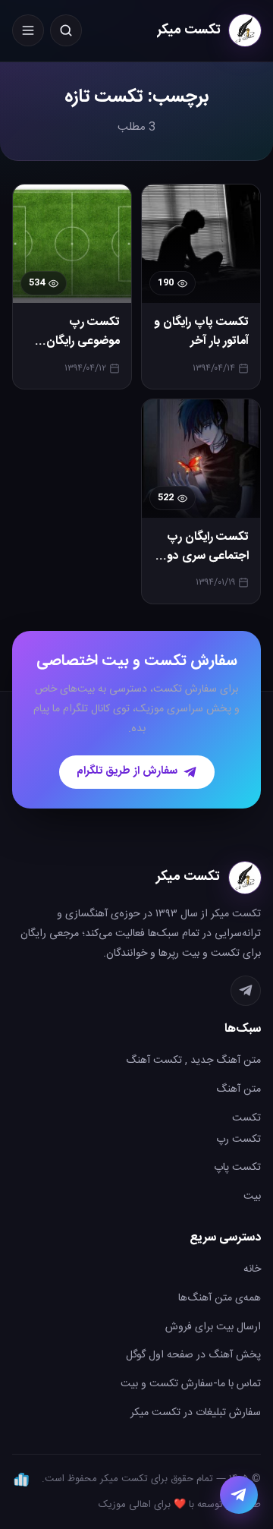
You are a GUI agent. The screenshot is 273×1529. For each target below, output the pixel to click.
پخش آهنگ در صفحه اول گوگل (193, 1355)
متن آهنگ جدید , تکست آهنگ (193, 1060)
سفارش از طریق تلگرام (127, 771)
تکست (246, 1118)
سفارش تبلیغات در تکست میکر (195, 1413)
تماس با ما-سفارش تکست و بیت (191, 1384)
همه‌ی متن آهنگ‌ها (219, 1298)
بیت (252, 1196)
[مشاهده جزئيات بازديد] (21, 1479)
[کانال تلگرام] (246, 991)
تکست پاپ (237, 1168)
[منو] (28, 30)
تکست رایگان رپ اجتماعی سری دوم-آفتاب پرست (202, 556)
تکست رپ (238, 1139)
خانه (252, 1269)
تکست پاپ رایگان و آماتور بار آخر (201, 332)
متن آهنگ (238, 1089)
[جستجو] (66, 30)
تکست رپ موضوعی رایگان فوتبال (83, 341)
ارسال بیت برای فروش (213, 1327)
